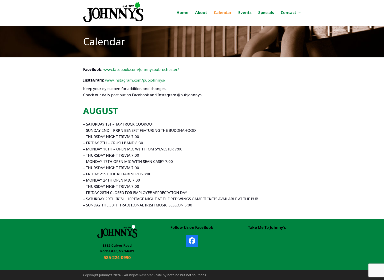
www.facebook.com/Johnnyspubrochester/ (141, 69)
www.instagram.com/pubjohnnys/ (135, 80)
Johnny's (105, 275)
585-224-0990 (117, 257)
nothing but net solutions (186, 275)
